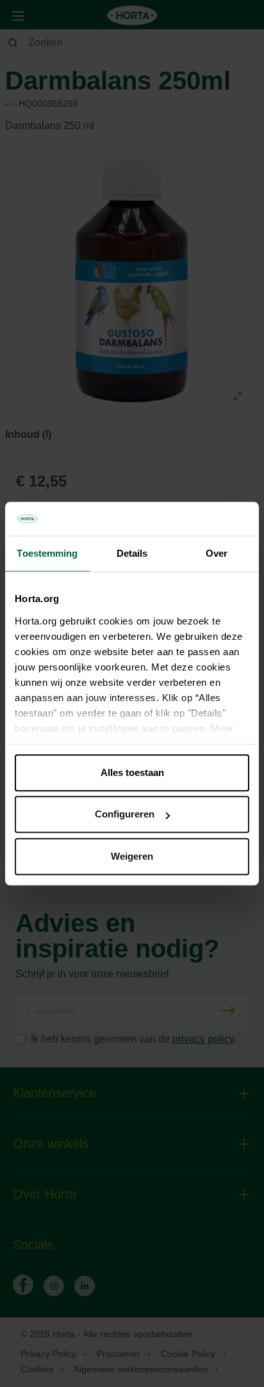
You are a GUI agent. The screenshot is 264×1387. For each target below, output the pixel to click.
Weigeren (132, 856)
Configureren (124, 814)
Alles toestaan (132, 772)
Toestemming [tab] (47, 553)
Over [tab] (216, 553)
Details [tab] (132, 553)
